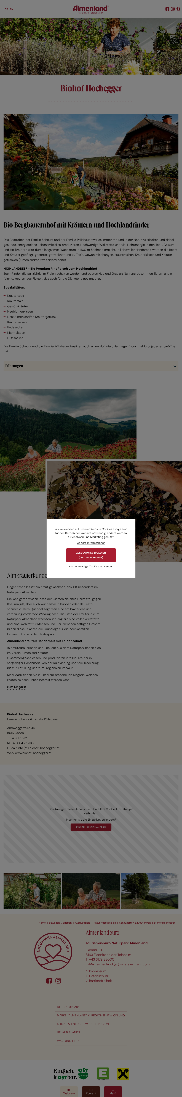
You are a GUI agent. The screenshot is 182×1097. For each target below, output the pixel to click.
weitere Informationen (91, 542)
